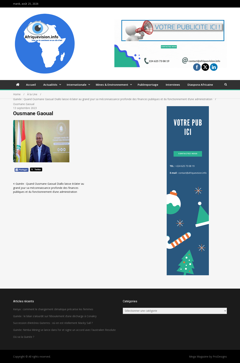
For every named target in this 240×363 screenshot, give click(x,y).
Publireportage (148, 84)
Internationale (76, 84)
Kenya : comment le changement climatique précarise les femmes (53, 309)
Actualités (50, 84)
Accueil (31, 84)
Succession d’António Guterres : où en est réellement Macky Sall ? (53, 323)
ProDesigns (220, 356)
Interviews (173, 84)
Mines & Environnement (112, 84)
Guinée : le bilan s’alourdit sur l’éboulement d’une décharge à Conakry (55, 316)
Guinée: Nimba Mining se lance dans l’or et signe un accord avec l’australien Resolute (64, 330)
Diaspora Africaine (200, 84)
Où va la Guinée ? (23, 337)
